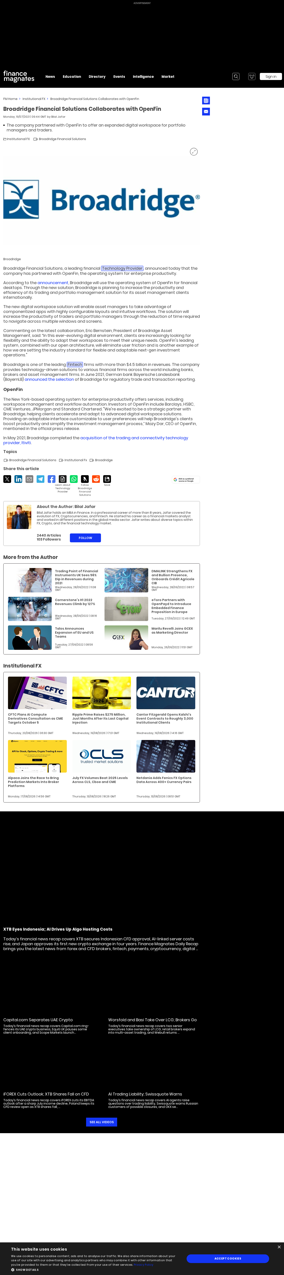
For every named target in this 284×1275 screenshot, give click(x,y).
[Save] (107, 481)
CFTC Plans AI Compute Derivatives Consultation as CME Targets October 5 (35, 718)
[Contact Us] (206, 111)
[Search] (235, 76)
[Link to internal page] (19, 517)
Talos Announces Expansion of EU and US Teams (74, 632)
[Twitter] (7, 479)
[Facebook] (51, 479)
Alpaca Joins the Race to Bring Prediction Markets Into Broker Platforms (33, 782)
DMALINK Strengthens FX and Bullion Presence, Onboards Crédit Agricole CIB (173, 577)
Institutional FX (34, 99)
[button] (95, 1269)
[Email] (29, 479)
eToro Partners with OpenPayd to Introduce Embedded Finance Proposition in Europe (171, 606)
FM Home (10, 99)
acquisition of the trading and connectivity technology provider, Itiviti (95, 440)
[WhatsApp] (74, 479)
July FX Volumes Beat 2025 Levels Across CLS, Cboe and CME (100, 780)
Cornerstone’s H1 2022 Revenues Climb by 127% (75, 602)
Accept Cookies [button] (228, 1258)
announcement (52, 282)
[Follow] (85, 486)
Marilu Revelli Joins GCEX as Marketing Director (172, 630)
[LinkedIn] (18, 479)
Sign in (271, 76)
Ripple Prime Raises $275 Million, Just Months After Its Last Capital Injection (100, 718)
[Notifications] (251, 76)
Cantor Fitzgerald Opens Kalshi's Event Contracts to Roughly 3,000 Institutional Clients (164, 718)
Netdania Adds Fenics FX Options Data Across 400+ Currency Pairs (163, 780)
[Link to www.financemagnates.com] (30, 580)
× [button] (279, 1247)
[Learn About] (63, 484)
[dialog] (142, 1258)
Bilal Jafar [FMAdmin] (58, 117)
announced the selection (49, 379)
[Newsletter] (206, 100)
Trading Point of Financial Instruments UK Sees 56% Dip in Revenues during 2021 (76, 577)
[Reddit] (96, 479)
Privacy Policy (143, 1265)
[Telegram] (40, 479)
